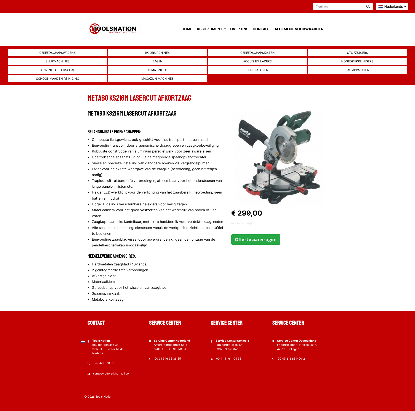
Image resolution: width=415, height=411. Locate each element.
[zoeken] (368, 6)
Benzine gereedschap (57, 70)
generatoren (257, 70)
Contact (261, 29)
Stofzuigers (357, 52)
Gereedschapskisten (257, 52)
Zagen (157, 61)
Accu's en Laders (257, 61)
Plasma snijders (157, 70)
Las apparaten (357, 70)
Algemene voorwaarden (299, 29)
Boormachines (157, 52)
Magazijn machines (157, 78)
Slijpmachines (58, 61)
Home (187, 29)
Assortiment (210, 29)
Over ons (239, 29)
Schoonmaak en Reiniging (57, 78)
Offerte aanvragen (256, 239)
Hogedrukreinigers (357, 61)
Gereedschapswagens (57, 52)
